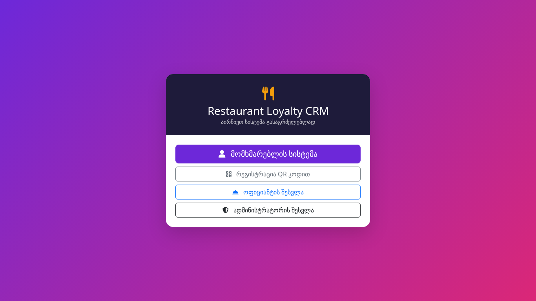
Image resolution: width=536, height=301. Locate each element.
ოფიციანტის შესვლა (273, 192)
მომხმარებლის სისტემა (273, 154)
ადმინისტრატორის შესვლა (273, 210)
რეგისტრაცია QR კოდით (272, 174)
